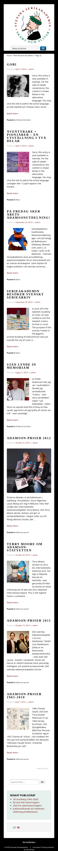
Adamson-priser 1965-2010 (24, 695)
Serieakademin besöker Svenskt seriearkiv (25, 294)
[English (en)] (18, 827)
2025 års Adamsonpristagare (27, 805)
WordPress (30, 849)
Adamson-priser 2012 (29, 438)
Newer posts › (43, 768)
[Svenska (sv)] (14, 827)
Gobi (12, 64)
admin (31, 69)
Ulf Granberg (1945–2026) (25, 799)
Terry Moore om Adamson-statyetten (25, 547)
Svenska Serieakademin (19, 847)
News (18, 199)
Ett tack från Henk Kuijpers (26, 802)
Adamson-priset (22, 532)
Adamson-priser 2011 (29, 620)
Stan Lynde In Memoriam (21, 366)
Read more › (13, 113)
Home (9, 55)
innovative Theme (39, 847)
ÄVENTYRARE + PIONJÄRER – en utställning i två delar (26, 136)
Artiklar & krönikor (23, 120)
